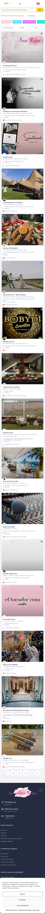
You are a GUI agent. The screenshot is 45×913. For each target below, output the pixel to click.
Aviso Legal (35, 910)
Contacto (3, 836)
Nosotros (4, 830)
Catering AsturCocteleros (12, 203)
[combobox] (19, 10)
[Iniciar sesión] (38, 3)
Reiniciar (32, 16)
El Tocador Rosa (9, 619)
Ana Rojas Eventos (10, 66)
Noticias (3, 833)
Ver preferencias (22, 905)
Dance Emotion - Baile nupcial (14, 295)
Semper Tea (7, 758)
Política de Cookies (11, 910)
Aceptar (22, 894)
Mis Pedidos (5, 853)
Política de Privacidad (24, 910)
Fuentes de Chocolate (11, 387)
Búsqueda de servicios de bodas (11, 838)
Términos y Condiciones (8, 865)
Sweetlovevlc (8, 157)
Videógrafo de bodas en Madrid (15, 111)
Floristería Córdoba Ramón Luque (16, 710)
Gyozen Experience (10, 574)
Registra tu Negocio (7, 841)
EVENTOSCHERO (9, 527)
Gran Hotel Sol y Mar (11, 481)
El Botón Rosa (8, 433)
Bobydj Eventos (8, 342)
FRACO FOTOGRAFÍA (10, 665)
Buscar (40, 10)
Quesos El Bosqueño (10, 248)
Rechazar (22, 900)
